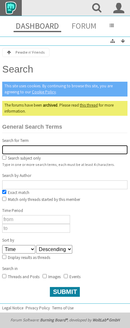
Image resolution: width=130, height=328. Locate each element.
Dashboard (37, 25)
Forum (84, 25)
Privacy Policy (38, 308)
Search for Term (15, 140)
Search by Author (16, 175)
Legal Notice (12, 308)
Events (74, 276)
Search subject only (24, 158)
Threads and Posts (23, 276)
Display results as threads (28, 257)
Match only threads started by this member (43, 199)
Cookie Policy (44, 92)
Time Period (12, 210)
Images (54, 276)
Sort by (8, 240)
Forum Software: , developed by (65, 320)
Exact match (18, 192)
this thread (89, 105)
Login (119, 8)
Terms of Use (63, 308)
